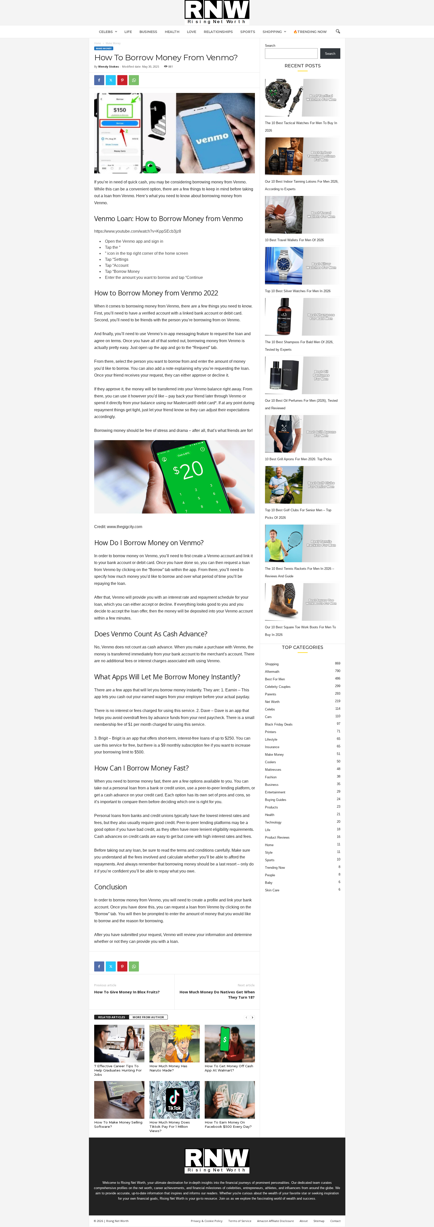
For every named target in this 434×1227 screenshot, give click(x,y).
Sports (247, 32)
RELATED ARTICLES (111, 1017)
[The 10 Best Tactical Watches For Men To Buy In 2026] (302, 98)
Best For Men (275, 679)
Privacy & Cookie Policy (207, 1221)
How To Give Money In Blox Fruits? (127, 991)
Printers (270, 732)
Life (128, 32)
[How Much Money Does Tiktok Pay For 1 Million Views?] (174, 1100)
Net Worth (272, 702)
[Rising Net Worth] (217, 12)
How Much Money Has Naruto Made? (168, 1068)
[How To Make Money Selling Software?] (119, 1100)
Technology (273, 822)
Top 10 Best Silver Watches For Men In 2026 (298, 291)
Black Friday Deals (279, 724)
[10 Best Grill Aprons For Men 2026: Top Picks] (302, 434)
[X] (111, 80)
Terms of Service (239, 1221)
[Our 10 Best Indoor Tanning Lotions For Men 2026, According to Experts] (302, 156)
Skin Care (272, 890)
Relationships (218, 32)
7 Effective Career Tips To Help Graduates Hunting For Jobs (118, 1070)
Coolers (270, 762)
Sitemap (318, 1221)
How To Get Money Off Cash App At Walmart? (229, 1068)
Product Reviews (277, 837)
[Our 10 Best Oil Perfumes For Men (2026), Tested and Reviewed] (302, 375)
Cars (268, 717)
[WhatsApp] (134, 80)
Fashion (271, 777)
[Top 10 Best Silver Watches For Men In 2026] (302, 266)
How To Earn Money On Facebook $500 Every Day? (228, 1124)
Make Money (104, 48)
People (270, 875)
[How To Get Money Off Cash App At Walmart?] (230, 1043)
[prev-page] (246, 1017)
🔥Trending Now (310, 32)
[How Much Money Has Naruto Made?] (174, 1043)
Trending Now (275, 868)
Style (269, 852)
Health (172, 32)
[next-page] (252, 1017)
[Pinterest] (122, 80)
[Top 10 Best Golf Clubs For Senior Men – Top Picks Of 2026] (302, 485)
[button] (337, 31)
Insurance (272, 747)
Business (148, 32)
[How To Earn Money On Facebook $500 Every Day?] (230, 1100)
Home (97, 43)
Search (270, 45)
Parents (270, 694)
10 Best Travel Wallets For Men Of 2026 (294, 240)
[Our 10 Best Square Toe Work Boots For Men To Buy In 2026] (302, 602)
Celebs (106, 32)
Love (191, 32)
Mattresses (273, 770)
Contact (335, 1221)
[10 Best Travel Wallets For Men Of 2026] (302, 215)
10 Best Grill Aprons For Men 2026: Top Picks (298, 459)
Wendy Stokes (108, 66)
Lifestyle (271, 739)
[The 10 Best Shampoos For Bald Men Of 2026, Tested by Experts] (302, 317)
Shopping (272, 32)
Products (271, 807)
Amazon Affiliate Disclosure (275, 1221)
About (304, 1221)
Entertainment (275, 792)
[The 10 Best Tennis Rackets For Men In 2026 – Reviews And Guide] (302, 543)
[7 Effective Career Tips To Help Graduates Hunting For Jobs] (119, 1043)
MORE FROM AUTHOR (148, 1017)
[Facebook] (99, 80)
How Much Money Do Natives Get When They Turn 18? (217, 994)
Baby (269, 883)
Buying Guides (275, 800)
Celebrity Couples (278, 687)
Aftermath (272, 672)
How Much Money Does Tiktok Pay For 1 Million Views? (169, 1126)
